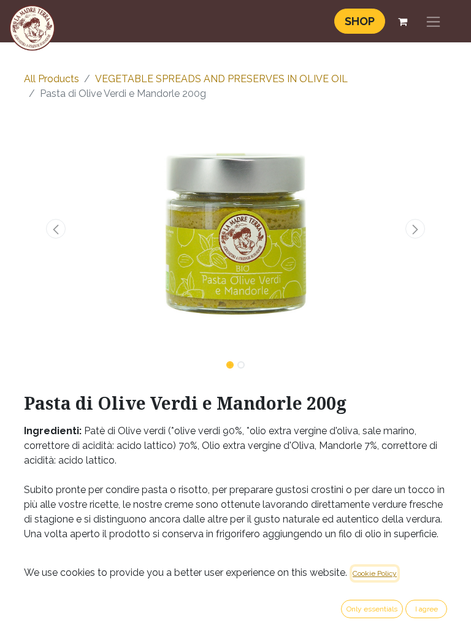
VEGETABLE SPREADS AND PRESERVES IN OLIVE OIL (221, 79)
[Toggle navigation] (433, 21)
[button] (56, 229)
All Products (51, 79)
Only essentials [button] (372, 609)
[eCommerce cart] (402, 21)
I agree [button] (426, 609)
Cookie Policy (375, 573)
